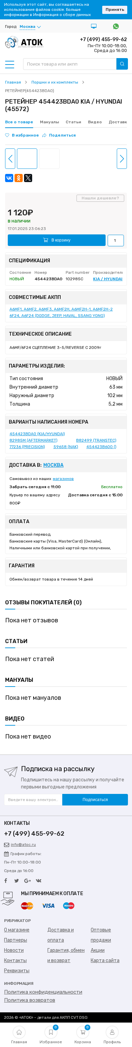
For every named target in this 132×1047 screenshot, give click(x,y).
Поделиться (62, 135)
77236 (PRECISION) (27, 446)
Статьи (73, 122)
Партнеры (15, 940)
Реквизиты (16, 971)
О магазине (16, 930)
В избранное (25, 135)
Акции (98, 950)
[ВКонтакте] (9, 178)
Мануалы (49, 122)
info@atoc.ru (23, 844)
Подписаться (95, 799)
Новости (14, 950)
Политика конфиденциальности (43, 992)
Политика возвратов (29, 1000)
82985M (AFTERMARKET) (33, 440)
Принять (115, 9)
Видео (95, 122)
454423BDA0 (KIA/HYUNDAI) (37, 433)
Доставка (119, 122)
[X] (28, 178)
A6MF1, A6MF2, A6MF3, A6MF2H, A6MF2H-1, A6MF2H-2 (61, 309)
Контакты (15, 960)
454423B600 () (101, 446)
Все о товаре (19, 122)
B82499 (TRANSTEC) (96, 440)
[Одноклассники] (19, 178)
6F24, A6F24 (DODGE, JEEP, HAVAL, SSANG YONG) (57, 315)
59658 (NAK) (65, 446)
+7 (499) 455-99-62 (103, 39)
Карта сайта (105, 960)
